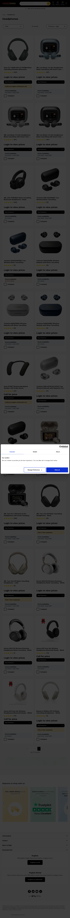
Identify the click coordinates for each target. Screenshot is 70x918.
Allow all (57, 470)
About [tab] (58, 451)
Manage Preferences (34, 470)
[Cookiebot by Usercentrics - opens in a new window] (60, 447)
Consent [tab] (12, 451)
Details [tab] (35, 451)
